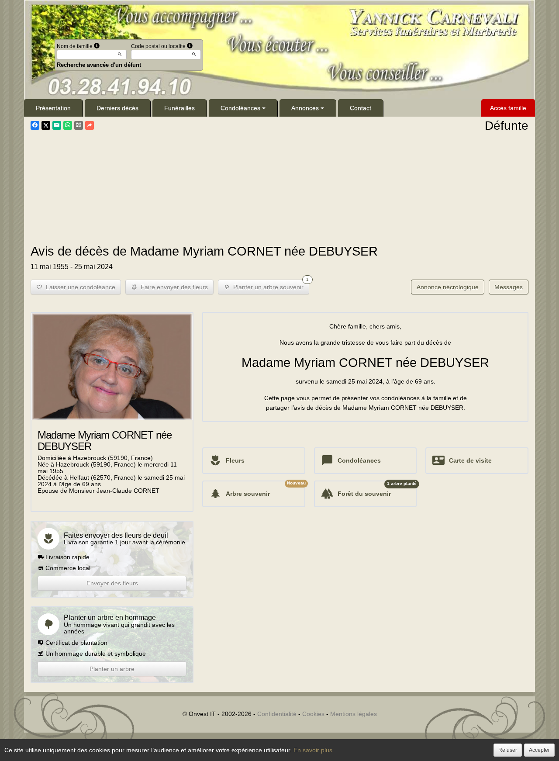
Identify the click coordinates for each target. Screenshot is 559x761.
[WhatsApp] (67, 125)
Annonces (305, 107)
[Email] (56, 125)
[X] (45, 125)
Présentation (53, 107)
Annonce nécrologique (448, 287)
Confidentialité (277, 713)
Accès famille (508, 107)
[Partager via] (89, 125)
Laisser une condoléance (78, 287)
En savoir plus (312, 750)
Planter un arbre (112, 668)
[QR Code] (78, 125)
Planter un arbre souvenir (269, 285)
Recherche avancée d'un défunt (99, 65)
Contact (360, 107)
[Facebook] (35, 125)
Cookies (313, 713)
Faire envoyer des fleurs (172, 287)
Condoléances (240, 107)
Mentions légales (353, 713)
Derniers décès (117, 107)
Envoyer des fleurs (112, 583)
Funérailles (179, 107)
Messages (508, 287)
